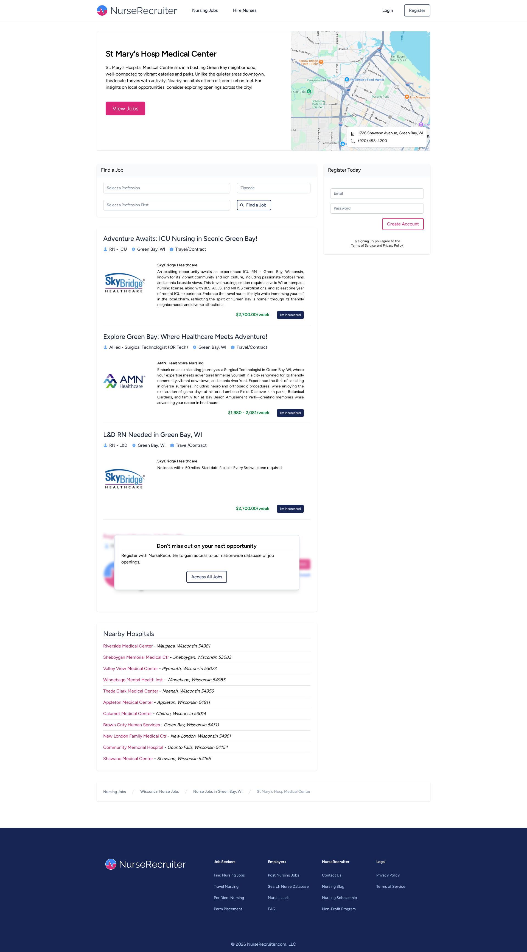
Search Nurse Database (288, 886)
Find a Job (256, 205)
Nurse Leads (279, 897)
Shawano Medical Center (128, 758)
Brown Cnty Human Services (131, 724)
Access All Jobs (206, 576)
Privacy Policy (393, 245)
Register (417, 10)
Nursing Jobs (205, 10)
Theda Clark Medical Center (130, 691)
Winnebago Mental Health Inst (133, 679)
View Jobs (125, 108)
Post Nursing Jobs (283, 875)
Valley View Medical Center (130, 668)
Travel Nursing (226, 886)
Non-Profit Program (339, 909)
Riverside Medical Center (128, 646)
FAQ (272, 909)
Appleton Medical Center (128, 702)
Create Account (403, 224)
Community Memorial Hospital (133, 747)
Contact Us (331, 875)
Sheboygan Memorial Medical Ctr (136, 657)
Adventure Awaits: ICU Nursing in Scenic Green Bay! (180, 238)
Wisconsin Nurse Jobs (159, 791)
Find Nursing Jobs (229, 875)
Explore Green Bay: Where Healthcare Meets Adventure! (185, 336)
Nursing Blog (333, 886)
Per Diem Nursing (229, 897)
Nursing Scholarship (339, 897)
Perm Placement (228, 909)
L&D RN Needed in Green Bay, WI (152, 435)
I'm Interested (290, 315)
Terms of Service (363, 245)
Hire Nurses (244, 10)
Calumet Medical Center (127, 713)
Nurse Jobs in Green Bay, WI (218, 791)
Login (387, 10)
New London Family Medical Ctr (134, 736)
